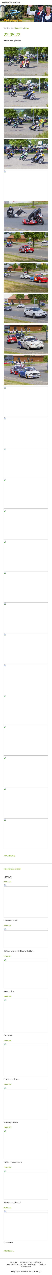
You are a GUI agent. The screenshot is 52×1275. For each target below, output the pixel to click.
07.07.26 (7, 881)
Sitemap (42, 1264)
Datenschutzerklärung (31, 1262)
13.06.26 (7, 1127)
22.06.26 (7, 1040)
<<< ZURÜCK (9, 856)
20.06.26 (7, 1084)
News (26, 28)
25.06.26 (7, 996)
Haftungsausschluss (16, 1264)
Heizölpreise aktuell (12, 869)
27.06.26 (7, 925)
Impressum (26, 1267)
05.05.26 (7, 1208)
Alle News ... (9, 1251)
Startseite (18, 28)
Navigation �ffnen (11, 2)
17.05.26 (7, 1167)
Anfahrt (14, 1262)
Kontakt (32, 1264)
